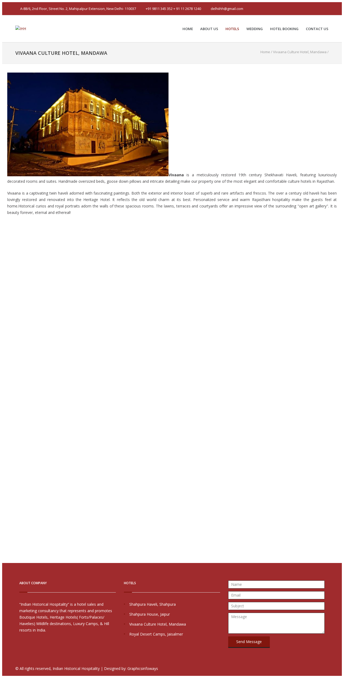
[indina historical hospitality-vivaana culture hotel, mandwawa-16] (4, 438)
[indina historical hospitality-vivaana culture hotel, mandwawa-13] (4, 399)
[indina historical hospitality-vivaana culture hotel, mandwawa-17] (4, 451)
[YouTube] (317, 8)
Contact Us (317, 28)
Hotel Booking (284, 28)
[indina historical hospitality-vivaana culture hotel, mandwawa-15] (4, 425)
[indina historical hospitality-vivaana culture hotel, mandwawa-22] (4, 515)
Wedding (254, 28)
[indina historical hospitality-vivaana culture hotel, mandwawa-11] (4, 373)
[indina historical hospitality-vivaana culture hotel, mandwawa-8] (4, 335)
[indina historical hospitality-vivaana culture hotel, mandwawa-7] (4, 322)
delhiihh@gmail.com (227, 8)
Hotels (232, 28)
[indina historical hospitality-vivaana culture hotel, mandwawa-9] (4, 347)
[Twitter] (302, 8)
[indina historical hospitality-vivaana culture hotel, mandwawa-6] (4, 309)
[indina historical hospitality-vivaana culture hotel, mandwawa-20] (4, 489)
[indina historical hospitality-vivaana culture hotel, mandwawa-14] (4, 412)
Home (187, 28)
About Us (209, 28)
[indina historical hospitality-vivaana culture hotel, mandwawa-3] (4, 270)
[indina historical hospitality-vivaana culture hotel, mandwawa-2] (4, 257)
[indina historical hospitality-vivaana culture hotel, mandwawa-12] (4, 386)
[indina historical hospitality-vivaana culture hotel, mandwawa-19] (4, 476)
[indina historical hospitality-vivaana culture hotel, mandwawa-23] (4, 528)
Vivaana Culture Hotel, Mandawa (157, 624)
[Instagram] (325, 8)
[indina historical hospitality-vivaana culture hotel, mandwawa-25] (4, 554)
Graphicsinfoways (142, 668)
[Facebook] (310, 8)
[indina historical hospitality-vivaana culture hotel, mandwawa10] (4, 360)
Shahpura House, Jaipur (149, 614)
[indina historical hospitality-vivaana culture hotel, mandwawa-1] (4, 244)
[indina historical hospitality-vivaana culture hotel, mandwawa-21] (4, 502)
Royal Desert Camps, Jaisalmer (156, 634)
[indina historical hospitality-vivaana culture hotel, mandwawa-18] (4, 464)
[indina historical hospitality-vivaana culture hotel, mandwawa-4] (4, 283)
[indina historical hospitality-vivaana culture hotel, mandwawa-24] (4, 541)
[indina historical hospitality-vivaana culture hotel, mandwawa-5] (4, 296)
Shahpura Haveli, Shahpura (152, 604)
